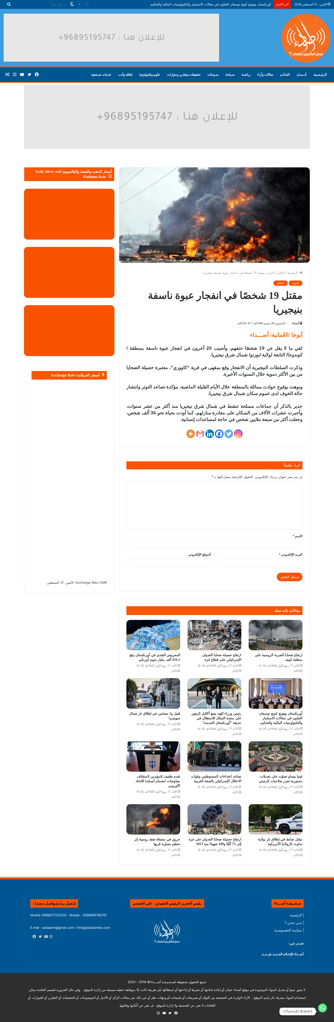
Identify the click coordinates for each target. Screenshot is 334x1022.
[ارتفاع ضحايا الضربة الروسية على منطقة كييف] (275, 635)
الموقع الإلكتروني (199, 554)
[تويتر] (39, 937)
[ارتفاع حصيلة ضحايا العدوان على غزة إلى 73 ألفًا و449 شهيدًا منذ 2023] (214, 819)
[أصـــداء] (305, 38)
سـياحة (230, 74)
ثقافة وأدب (125, 74)
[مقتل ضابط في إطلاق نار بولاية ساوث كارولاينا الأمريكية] (275, 819)
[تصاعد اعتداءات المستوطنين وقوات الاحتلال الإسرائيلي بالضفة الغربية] (214, 756)
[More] (190, 434)
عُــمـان (302, 74)
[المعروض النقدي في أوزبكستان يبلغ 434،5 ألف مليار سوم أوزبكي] (153, 635)
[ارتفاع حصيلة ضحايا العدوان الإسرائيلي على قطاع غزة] (214, 635)
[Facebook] (219, 434)
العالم (281, 273)
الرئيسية (293, 273)
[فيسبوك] (33, 937)
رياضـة (246, 74)
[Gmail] (200, 434)
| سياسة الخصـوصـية (289, 930)
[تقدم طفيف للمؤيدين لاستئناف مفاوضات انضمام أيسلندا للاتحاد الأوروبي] (153, 756)
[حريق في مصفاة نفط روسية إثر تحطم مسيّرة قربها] (153, 819)
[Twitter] (228, 434)
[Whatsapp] (322, 1011)
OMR (103, 582)
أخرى (270, 273)
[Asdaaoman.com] (167, 116)
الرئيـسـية (320, 74)
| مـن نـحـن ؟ (294, 923)
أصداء (295, 323)
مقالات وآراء (265, 74)
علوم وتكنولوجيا (149, 74)
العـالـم (285, 74)
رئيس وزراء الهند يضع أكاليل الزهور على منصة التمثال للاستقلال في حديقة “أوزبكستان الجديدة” (216, 718)
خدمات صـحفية (101, 74)
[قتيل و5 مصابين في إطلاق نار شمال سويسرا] (153, 693)
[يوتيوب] (45, 937)
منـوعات (213, 74)
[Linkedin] (209, 434)
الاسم (297, 536)
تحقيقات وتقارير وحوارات (183, 74)
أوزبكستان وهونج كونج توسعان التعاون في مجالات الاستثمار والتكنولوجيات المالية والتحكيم (280, 718)
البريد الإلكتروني (290, 554)
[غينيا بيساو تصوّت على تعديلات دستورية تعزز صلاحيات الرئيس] (275, 756)
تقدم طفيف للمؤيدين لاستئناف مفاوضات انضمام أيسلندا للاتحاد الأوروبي (157, 781)
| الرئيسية (297, 915)
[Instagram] (238, 434)
